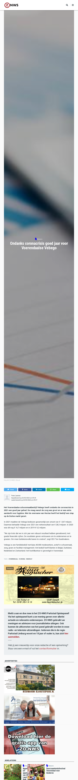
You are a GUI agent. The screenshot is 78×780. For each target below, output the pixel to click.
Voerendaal (14, 559)
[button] (10, 489)
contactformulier (48, 648)
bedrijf (29, 559)
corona (22, 559)
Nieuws (39, 239)
